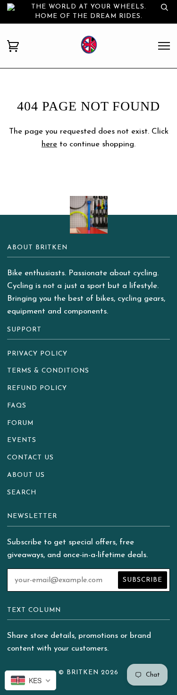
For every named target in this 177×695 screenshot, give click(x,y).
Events (21, 440)
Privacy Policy (37, 354)
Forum (20, 423)
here (49, 144)
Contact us (30, 458)
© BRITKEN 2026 (88, 673)
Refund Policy (37, 388)
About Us (26, 475)
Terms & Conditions (48, 371)
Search (21, 493)
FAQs (16, 406)
